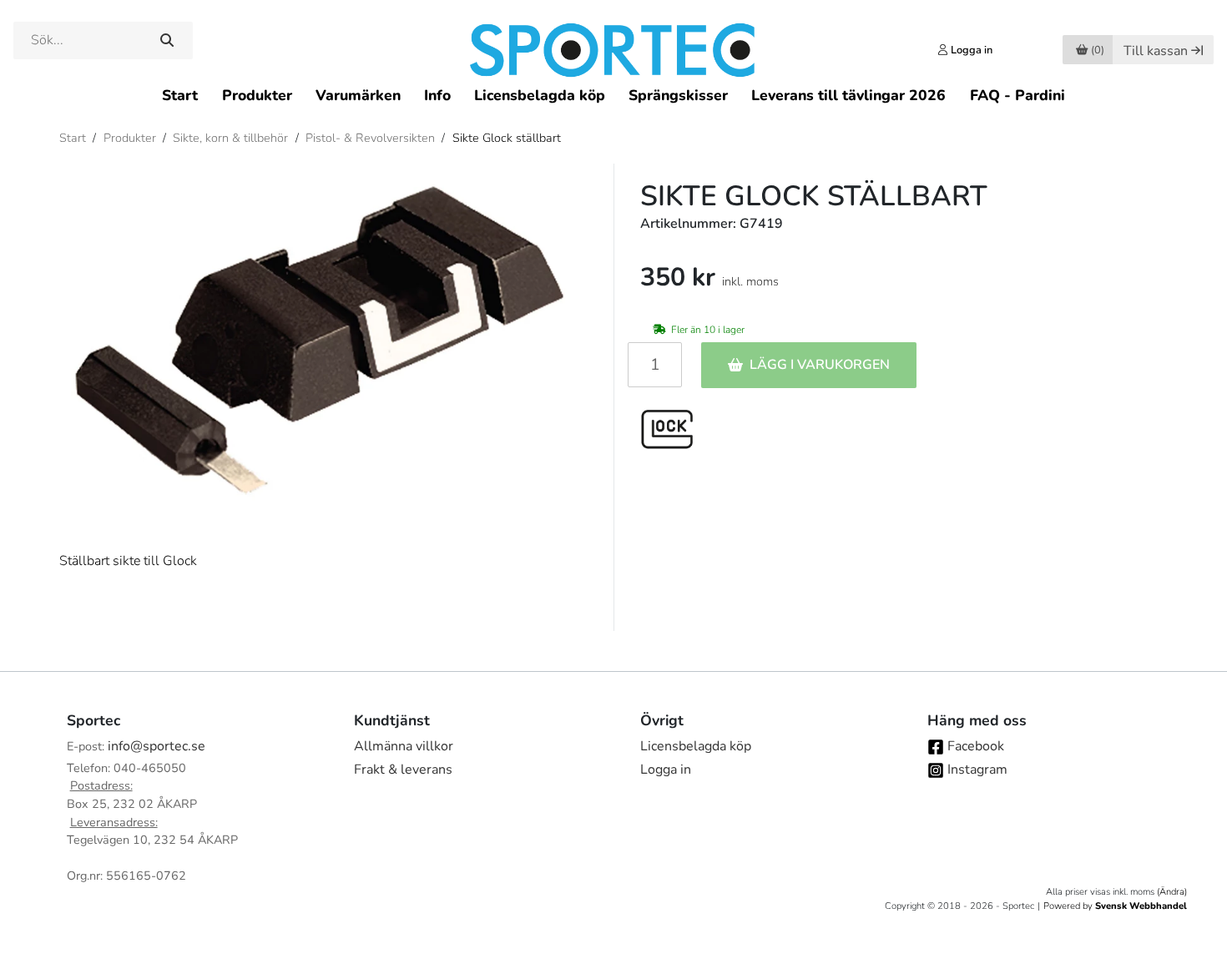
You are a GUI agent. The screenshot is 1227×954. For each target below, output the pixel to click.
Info (437, 95)
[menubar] (613, 94)
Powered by (1115, 906)
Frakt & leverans (403, 769)
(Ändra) (1172, 892)
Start (180, 95)
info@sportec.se (156, 746)
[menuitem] (180, 94)
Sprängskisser (678, 95)
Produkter (257, 95)
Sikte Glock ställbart (506, 137)
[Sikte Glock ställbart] (323, 344)
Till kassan (1155, 51)
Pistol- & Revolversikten (370, 137)
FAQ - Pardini (1017, 95)
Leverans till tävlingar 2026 (848, 95)
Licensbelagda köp (539, 95)
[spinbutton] (654, 365)
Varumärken (358, 95)
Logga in (665, 769)
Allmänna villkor (403, 746)
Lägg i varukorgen (820, 365)
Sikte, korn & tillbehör (230, 137)
